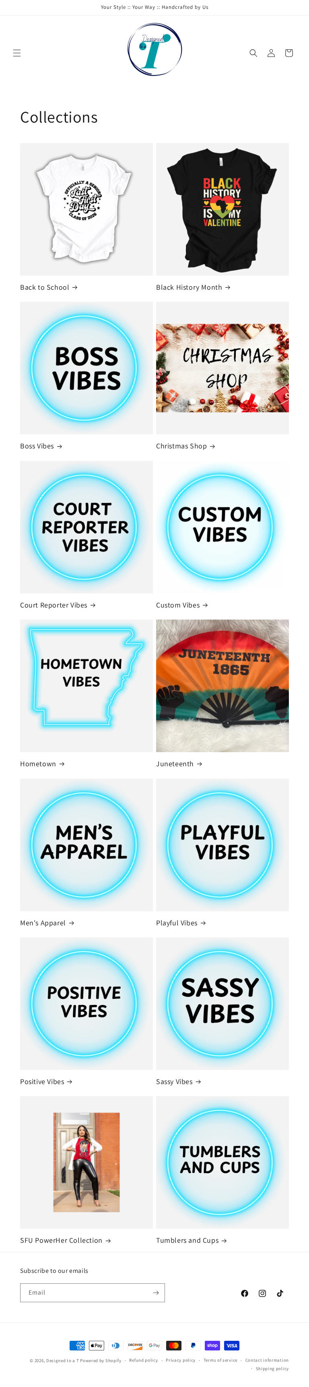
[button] (17, 53)
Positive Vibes (42, 1081)
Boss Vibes (37, 445)
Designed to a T (62, 1360)
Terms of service (220, 1360)
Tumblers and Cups (187, 1240)
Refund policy (143, 1360)
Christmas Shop (181, 445)
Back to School (44, 287)
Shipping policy (272, 1368)
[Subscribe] (156, 1292)
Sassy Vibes (174, 1081)
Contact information (267, 1360)
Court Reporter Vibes (53, 605)
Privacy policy (181, 1360)
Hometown (38, 763)
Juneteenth (175, 763)
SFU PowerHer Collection (61, 1240)
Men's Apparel (43, 922)
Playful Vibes (177, 922)
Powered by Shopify (101, 1360)
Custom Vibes (178, 605)
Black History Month (189, 287)
